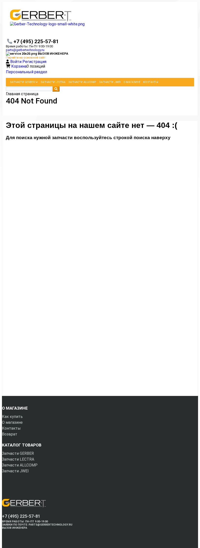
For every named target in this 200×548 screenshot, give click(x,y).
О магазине (12, 422)
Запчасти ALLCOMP (20, 465)
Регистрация (34, 61)
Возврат (9, 434)
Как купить (12, 416)
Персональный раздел (26, 72)
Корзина (19, 66)
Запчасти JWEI (15, 471)
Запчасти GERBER (18, 453)
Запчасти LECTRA (18, 459)
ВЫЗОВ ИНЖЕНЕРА (14, 527)
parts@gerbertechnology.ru (25, 50)
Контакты (11, 428)
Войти (16, 61)
